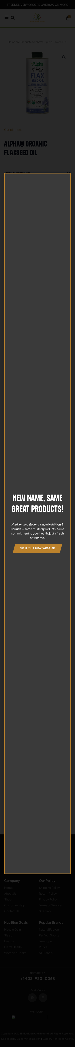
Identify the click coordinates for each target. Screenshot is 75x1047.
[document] (37, 523)
